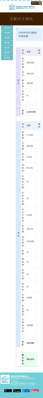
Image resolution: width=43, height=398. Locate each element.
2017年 (7, 48)
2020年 (7, 33)
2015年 (7, 58)
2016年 (7, 53)
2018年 (7, 43)
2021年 (7, 28)
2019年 (7, 38)
